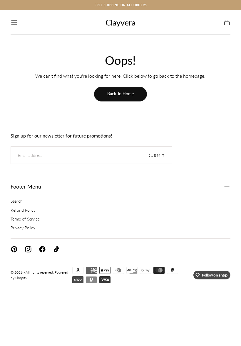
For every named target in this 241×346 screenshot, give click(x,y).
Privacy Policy (23, 227)
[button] (14, 22)
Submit (156, 155)
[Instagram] (28, 249)
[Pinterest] (14, 249)
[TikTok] (56, 249)
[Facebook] (42, 249)
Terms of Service (25, 218)
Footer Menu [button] (26, 186)
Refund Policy (23, 210)
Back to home (120, 93)
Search (17, 201)
